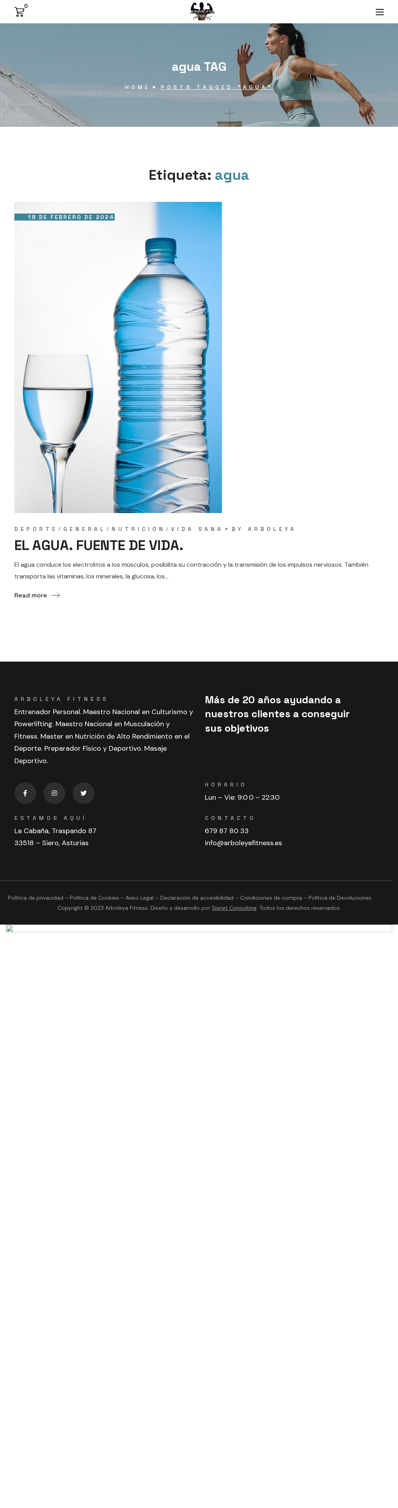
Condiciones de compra (271, 897)
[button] (21, 11)
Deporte (36, 528)
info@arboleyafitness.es (243, 843)
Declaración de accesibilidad (197, 897)
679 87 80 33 (227, 830)
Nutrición (139, 528)
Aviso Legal (140, 897)
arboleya (272, 528)
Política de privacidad (35, 897)
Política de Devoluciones (340, 897)
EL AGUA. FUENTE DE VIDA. (98, 545)
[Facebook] (25, 793)
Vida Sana (197, 528)
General (84, 528)
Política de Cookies (94, 897)
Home (137, 87)
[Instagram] (54, 793)
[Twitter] (83, 793)
